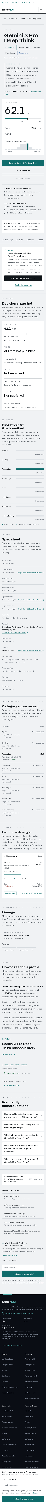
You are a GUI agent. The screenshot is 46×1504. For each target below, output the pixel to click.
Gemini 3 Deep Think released (14, 1065)
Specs (40, 240)
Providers (5, 1382)
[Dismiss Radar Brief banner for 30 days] (33, 3)
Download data (30, 1450)
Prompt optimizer (31, 1433)
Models (14, 18)
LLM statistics (6, 1467)
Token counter (29, 1445)
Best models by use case (10, 1387)
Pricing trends (6, 1461)
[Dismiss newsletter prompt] (41, 1473)
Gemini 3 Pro (9, 950)
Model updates (7, 1416)
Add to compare (24, 178)
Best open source (30, 1393)
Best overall (28, 1387)
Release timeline (7, 1422)
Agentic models (30, 1370)
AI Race (4, 1433)
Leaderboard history (31, 1467)
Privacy (41, 1283)
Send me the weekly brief (23, 1274)
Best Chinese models (32, 1398)
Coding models (30, 1365)
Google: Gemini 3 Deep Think (30, 893)
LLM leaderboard (7, 1359)
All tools (27, 1422)
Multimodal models (31, 1382)
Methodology (29, 1456)
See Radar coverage (23, 285)
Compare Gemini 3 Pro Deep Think (23, 163)
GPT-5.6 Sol (17, 879)
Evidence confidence (32, 1461)
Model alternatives (8, 1393)
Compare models (7, 1365)
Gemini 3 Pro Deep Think (16, 935)
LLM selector (29, 1439)
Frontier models (30, 1359)
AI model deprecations (9, 1428)
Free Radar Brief (7, 1411)
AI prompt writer (30, 1428)
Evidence (30, 240)
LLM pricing (6, 1439)
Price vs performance (9, 1445)
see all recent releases (30, 58)
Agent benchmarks (8, 1456)
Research (28, 1411)
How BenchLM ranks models (12, 1345)
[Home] (5, 18)
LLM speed (5, 1450)
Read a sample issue (9, 1256)
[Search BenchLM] (34, 9)
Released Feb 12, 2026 (28, 47)
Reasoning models (31, 1376)
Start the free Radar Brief (21, 3)
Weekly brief (29, 1416)
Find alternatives (23, 171)
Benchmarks (6, 1376)
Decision (19, 240)
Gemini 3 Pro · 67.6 (26, 950)
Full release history (8, 1054)
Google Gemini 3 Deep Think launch (30, 573)
